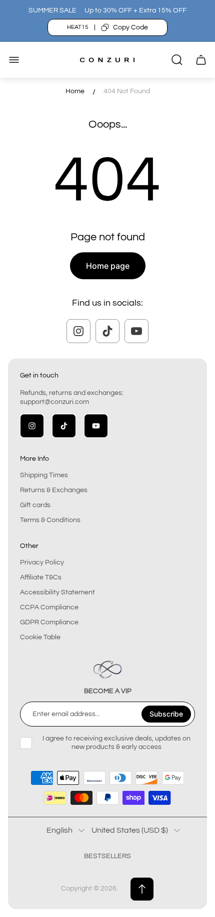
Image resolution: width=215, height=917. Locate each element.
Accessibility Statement (57, 592)
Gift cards (35, 505)
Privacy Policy (42, 562)
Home (75, 91)
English (59, 830)
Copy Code (130, 27)
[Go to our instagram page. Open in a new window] (78, 331)
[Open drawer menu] (14, 59)
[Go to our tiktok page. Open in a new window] (108, 331)
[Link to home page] (107, 669)
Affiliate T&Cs (41, 577)
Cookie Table (40, 637)
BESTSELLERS (107, 856)
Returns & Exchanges (54, 490)
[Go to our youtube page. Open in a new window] (136, 331)
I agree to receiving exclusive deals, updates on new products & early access (116, 742)
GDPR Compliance (49, 622)
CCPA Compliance (49, 607)
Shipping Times (44, 475)
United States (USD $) (130, 830)
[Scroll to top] (142, 889)
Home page (108, 266)
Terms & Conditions (50, 520)
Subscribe (166, 714)
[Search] (177, 60)
